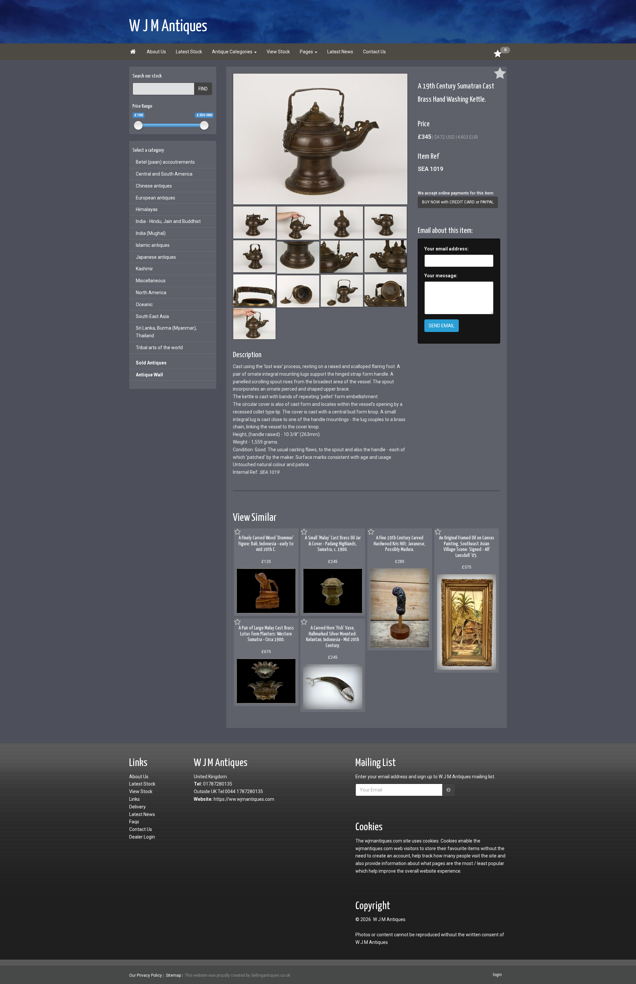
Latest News (340, 51)
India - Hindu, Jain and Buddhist (168, 221)
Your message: (440, 275)
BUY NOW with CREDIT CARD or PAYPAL (458, 202)
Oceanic (144, 304)
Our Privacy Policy (145, 975)
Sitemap (173, 975)
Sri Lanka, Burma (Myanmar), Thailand (166, 331)
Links (134, 799)
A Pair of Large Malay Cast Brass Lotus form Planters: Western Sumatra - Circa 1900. (266, 634)
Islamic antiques (153, 245)
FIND (203, 88)
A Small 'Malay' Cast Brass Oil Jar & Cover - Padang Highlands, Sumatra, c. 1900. (333, 543)
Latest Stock (189, 51)
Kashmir (144, 268)
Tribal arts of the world (159, 347)
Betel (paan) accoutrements (165, 162)
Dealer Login (142, 837)
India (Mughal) (151, 233)
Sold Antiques (151, 362)
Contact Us (374, 51)
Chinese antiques (154, 186)
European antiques (155, 197)
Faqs (134, 821)
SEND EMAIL (441, 325)
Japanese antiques (156, 257)
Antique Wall (149, 374)
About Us (156, 51)
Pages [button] (307, 51)
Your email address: (446, 248)
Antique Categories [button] (232, 51)
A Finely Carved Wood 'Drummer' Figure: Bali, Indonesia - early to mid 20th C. (266, 543)
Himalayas (147, 209)
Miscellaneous (151, 280)
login (497, 974)
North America (151, 292)
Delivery (137, 806)
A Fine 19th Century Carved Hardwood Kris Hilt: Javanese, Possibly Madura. (399, 543)
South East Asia (152, 316)
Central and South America (164, 174)
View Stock (278, 51)
